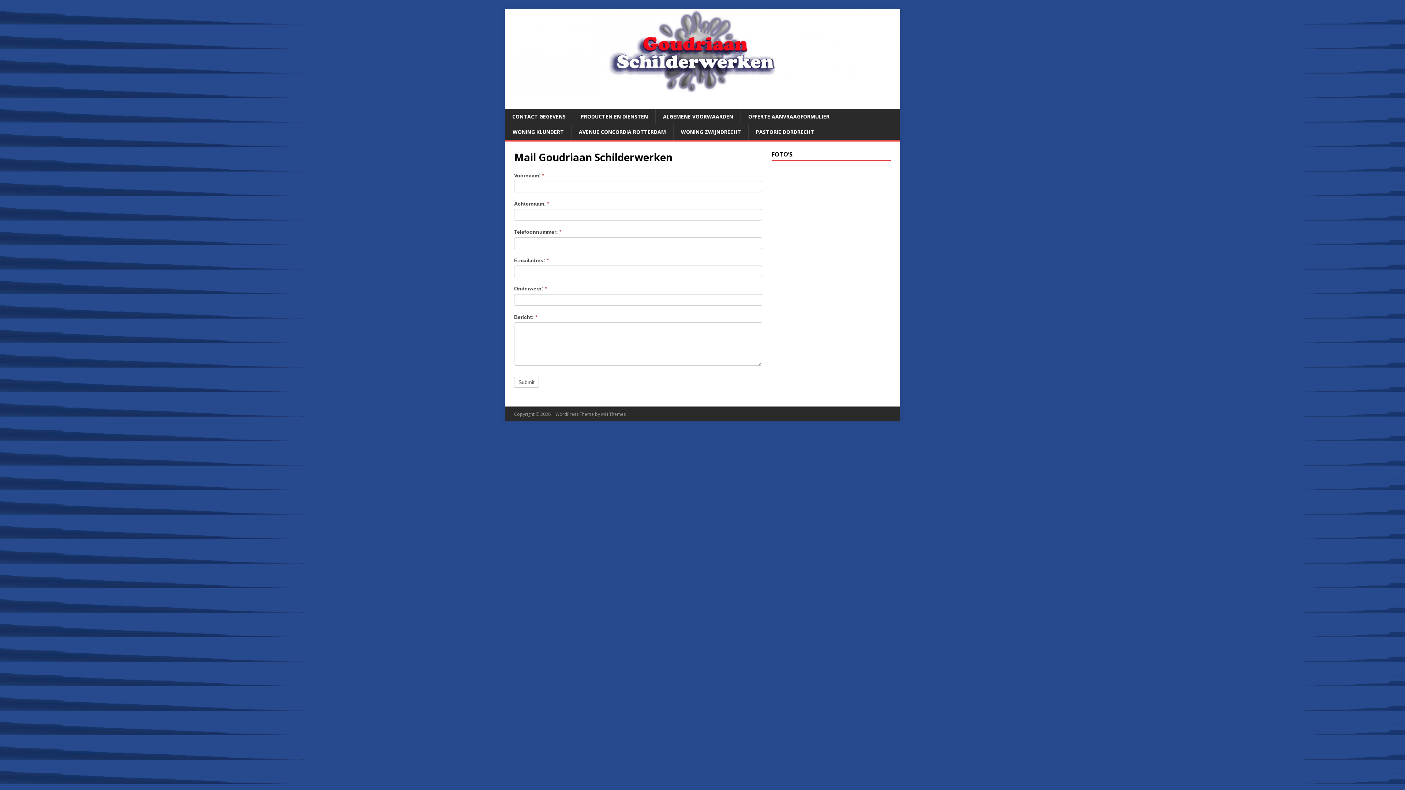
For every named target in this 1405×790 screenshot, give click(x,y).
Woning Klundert (538, 131)
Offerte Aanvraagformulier (788, 116)
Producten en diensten (614, 116)
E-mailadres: (531, 260)
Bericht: (525, 317)
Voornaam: (529, 175)
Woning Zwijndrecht (711, 131)
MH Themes (613, 414)
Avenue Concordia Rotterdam (622, 131)
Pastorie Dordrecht (785, 131)
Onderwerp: (530, 288)
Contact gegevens (539, 116)
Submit (526, 382)
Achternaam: (531, 204)
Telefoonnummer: (537, 232)
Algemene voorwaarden (698, 116)
